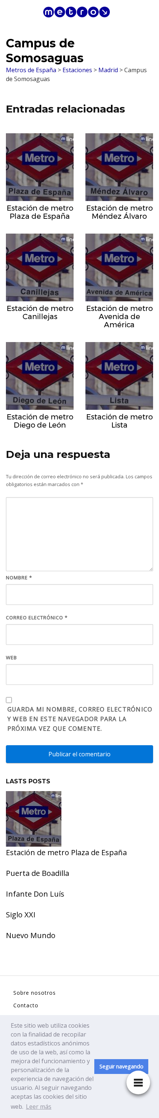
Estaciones (77, 70)
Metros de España (31, 70)
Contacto (25, 1005)
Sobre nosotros (34, 992)
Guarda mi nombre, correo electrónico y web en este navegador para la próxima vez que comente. (79, 719)
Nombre (19, 577)
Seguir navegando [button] (121, 1066)
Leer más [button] (38, 1106)
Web (11, 657)
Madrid (108, 70)
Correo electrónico (37, 617)
